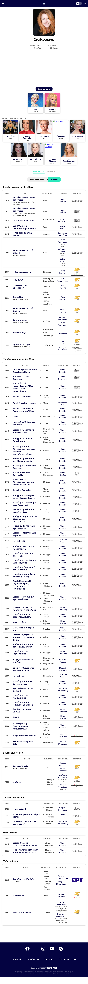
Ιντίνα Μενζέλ (18, 159)
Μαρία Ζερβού (63, 473)
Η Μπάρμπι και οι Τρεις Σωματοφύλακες (24, 575)
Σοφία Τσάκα (62, 260)
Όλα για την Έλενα (22, 912)
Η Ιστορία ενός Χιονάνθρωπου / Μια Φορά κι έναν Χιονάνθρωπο (23, 387)
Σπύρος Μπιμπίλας (61, 883)
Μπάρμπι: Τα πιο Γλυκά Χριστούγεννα (24, 527)
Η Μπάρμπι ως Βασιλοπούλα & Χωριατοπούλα (20, 726)
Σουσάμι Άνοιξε (20, 766)
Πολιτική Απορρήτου (67, 959)
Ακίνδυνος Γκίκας (62, 250)
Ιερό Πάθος (18, 895)
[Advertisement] (44, 70)
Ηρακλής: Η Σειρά (21, 344)
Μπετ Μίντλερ (36, 159)
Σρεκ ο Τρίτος (19, 622)
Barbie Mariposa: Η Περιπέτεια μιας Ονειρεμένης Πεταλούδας (22, 585)
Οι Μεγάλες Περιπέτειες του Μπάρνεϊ (24, 822)
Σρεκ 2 (16, 717)
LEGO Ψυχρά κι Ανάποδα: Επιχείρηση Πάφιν (25, 370)
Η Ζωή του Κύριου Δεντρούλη (21, 473)
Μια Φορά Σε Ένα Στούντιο (21, 377)
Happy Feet (18, 676)
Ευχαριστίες (49, 959)
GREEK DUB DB (51, 968)
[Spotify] (61, 949)
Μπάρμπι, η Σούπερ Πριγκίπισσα (22, 439)
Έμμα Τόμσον (44, 136)
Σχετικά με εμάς (33, 959)
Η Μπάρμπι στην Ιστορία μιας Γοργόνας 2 (24, 503)
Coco (15, 416)
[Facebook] (27, 949)
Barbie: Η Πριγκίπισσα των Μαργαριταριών (23, 459)
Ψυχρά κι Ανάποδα (22, 490)
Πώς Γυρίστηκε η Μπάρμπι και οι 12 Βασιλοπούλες (25, 851)
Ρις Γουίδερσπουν (69, 160)
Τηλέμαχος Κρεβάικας (62, 809)
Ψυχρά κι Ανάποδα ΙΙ (22, 396)
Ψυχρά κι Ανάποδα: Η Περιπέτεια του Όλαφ (23, 409)
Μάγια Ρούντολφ (27, 137)
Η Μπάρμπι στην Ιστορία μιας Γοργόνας (24, 561)
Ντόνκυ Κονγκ (19, 332)
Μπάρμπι (52, 109)
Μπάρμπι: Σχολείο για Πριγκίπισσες (23, 547)
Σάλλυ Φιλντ (61, 136)
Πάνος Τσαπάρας (62, 240)
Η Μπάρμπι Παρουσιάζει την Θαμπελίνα (24, 568)
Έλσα (35, 109)
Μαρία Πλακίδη (62, 200)
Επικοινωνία (17, 959)
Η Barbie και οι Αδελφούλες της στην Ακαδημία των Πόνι (23, 482)
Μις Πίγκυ (10, 136)
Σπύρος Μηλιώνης (62, 318)
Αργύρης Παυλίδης (61, 895)
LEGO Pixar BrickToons (23, 220)
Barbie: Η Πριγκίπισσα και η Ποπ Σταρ (23, 510)
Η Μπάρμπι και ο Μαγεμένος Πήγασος (23, 703)
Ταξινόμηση (55, 179)
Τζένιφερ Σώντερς (52, 160)
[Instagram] (43, 949)
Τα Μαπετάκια (20, 320)
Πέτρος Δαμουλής (62, 735)
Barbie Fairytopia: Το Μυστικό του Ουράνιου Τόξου (24, 637)
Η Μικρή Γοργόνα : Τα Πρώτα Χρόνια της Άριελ (24, 608)
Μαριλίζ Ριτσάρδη (63, 669)
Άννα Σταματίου (62, 220)
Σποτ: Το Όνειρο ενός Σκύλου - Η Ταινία (23, 669)
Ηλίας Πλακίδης (63, 608)
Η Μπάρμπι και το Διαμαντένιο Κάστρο (23, 615)
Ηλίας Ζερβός (62, 272)
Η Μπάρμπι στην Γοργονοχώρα (21, 652)
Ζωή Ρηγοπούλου (62, 279)
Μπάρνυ (17, 782)
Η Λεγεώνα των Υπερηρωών (20, 286)
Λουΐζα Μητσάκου (62, 348)
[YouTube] (51, 949)
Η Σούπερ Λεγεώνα (22, 272)
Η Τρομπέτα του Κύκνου (24, 735)
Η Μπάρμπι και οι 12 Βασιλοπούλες (22, 682)
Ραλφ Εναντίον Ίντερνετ (24, 403)
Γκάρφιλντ (18, 279)
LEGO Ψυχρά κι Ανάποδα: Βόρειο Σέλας (24, 227)
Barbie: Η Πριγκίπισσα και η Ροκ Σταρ (23, 431)
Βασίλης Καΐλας (62, 342)
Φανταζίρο (18, 297)
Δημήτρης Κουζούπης (62, 234)
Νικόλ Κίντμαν (77, 136)
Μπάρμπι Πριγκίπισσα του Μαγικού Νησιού (23, 645)
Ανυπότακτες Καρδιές (23, 879)
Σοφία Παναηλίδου (61, 903)
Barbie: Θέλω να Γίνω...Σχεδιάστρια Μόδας (25, 844)
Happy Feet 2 (19, 541)
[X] (35, 949)
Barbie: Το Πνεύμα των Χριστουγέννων (23, 598)
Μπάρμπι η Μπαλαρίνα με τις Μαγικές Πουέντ (24, 496)
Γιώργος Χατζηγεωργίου (61, 877)
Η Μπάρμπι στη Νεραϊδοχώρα (20, 696)
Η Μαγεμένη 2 (19, 809)
